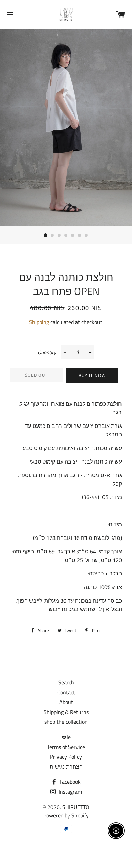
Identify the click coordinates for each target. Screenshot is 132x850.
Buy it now (92, 375)
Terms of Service (66, 747)
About (66, 702)
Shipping (39, 322)
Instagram (69, 792)
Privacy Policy (66, 757)
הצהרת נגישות (66, 766)
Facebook (69, 782)
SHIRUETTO (75, 807)
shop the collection (66, 722)
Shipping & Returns (66, 712)
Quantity (47, 352)
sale (66, 737)
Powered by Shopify (66, 815)
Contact (66, 692)
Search (66, 682)
